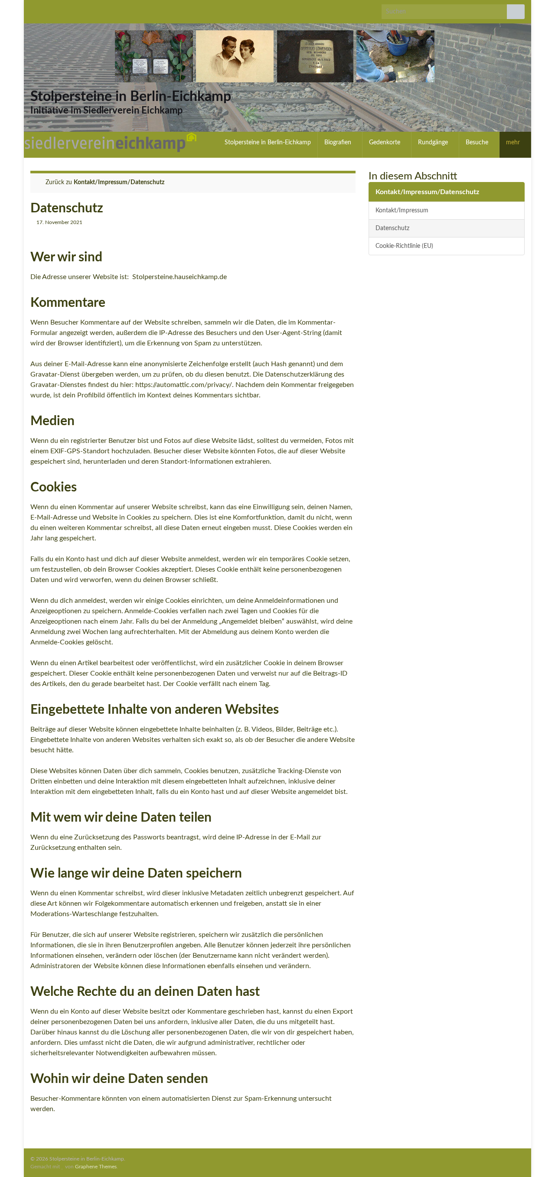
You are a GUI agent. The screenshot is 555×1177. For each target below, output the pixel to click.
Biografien (338, 143)
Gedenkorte (385, 143)
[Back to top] (535, 1157)
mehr (514, 143)
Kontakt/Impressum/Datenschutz (119, 182)
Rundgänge (434, 143)
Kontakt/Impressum (401, 210)
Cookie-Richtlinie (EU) (404, 246)
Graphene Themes (96, 1166)
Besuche (478, 143)
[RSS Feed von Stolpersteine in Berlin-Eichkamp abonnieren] (34, 9)
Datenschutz (392, 228)
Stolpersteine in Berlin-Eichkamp (130, 97)
